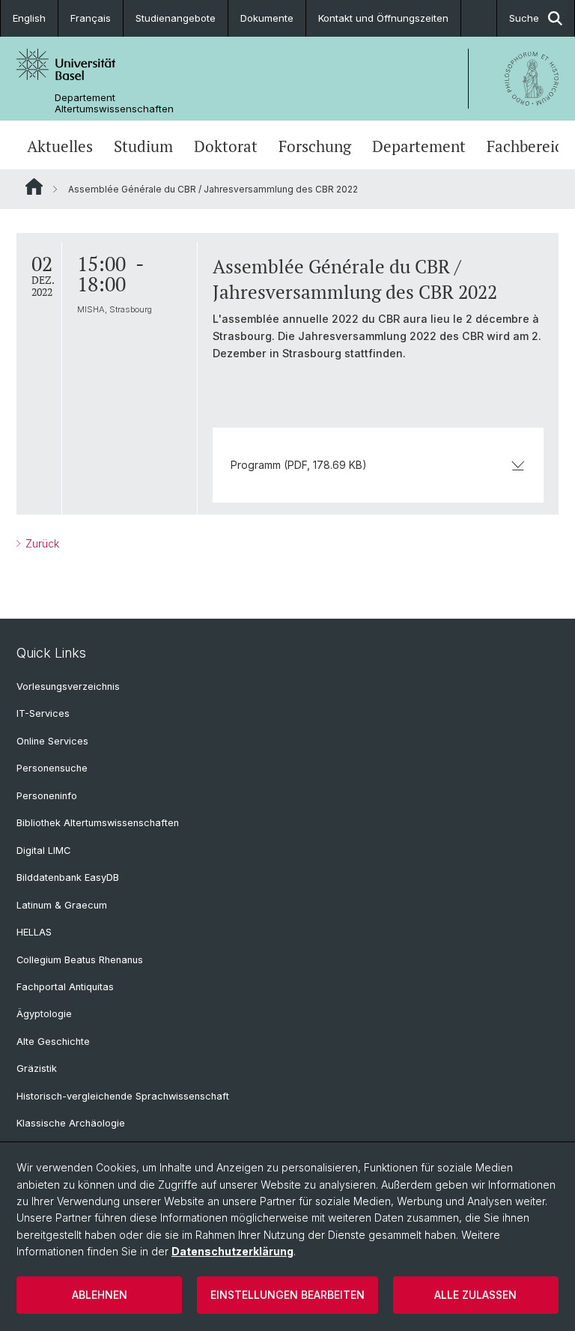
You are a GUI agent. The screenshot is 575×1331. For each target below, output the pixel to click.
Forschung (315, 146)
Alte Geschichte (53, 1041)
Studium (143, 146)
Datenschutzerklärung (232, 1251)
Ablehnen (99, 1294)
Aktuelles (60, 146)
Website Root (34, 186)
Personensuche (52, 768)
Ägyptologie (44, 1013)
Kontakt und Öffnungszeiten (383, 18)
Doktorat (226, 146)
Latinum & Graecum (61, 905)
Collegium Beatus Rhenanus (79, 959)
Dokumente (266, 18)
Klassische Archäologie (70, 1123)
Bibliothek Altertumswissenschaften (97, 822)
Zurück (40, 543)
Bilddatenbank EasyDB (67, 877)
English (29, 18)
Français (90, 18)
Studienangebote (176, 18)
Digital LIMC (43, 850)
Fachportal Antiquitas (65, 986)
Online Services (52, 741)
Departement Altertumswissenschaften (114, 103)
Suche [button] (524, 18)
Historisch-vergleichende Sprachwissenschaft (122, 1096)
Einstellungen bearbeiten (287, 1294)
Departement (419, 146)
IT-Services (43, 713)
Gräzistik (36, 1068)
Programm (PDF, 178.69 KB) (299, 464)
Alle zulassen (475, 1294)
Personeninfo (46, 795)
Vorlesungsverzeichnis (68, 686)
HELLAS (34, 932)
